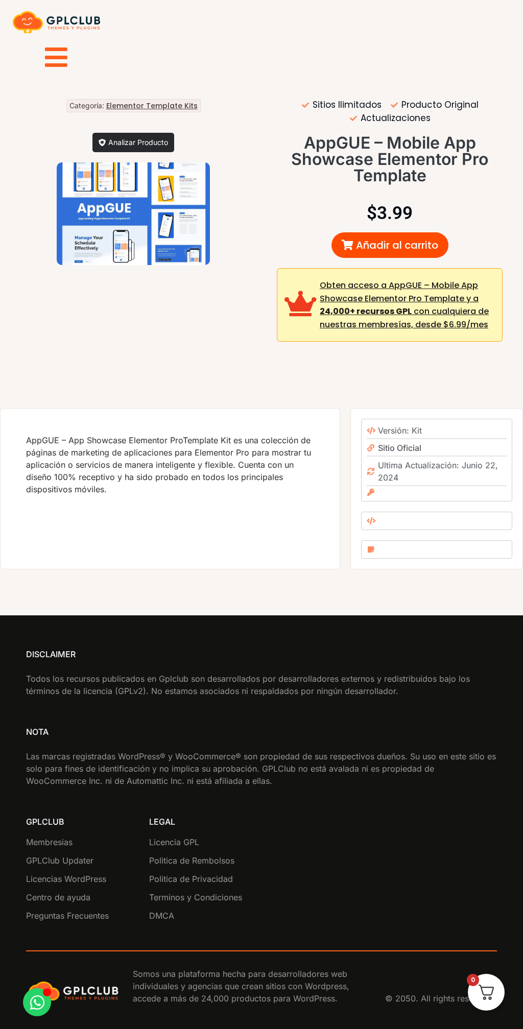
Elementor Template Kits (152, 106)
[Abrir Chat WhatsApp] (37, 1002)
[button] (389, 245)
